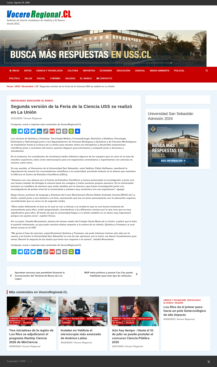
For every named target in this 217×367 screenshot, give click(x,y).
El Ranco (86, 78)
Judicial (140, 70)
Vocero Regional (33, 118)
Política (14, 78)
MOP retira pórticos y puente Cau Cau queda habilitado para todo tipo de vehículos (108, 274)
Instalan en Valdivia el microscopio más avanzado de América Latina (81, 334)
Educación (123, 70)
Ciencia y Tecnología (49, 70)
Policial (179, 70)
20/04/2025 (169, 319)
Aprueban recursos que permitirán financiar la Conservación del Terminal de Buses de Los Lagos (40, 275)
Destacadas (18, 100)
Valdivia (70, 78)
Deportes (89, 70)
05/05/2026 (15, 346)
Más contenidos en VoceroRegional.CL (38, 292)
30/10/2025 (66, 342)
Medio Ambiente (159, 70)
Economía (106, 70)
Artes (27, 70)
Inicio (15, 70)
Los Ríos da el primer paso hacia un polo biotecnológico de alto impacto (184, 310)
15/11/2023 (16, 118)
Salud (28, 78)
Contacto (105, 78)
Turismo (55, 78)
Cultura (73, 70)
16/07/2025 (117, 346)
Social (41, 78)
